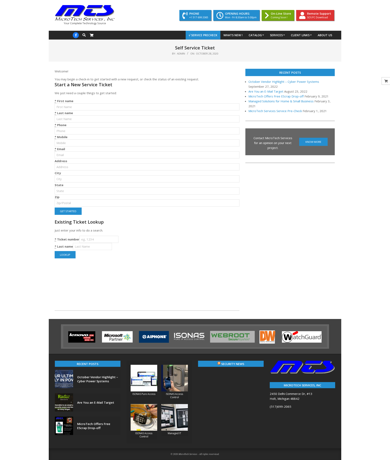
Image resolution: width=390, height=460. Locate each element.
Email (60, 149)
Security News (232, 364)
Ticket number (67, 239)
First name (64, 101)
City (58, 173)
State (59, 185)
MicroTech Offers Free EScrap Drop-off (276, 96)
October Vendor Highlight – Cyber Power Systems (283, 82)
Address (61, 161)
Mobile (61, 137)
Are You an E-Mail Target (265, 91)
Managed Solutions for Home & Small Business (281, 101)
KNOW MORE (313, 142)
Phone (60, 125)
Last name (64, 113)
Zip (57, 197)
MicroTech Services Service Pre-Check (275, 111)
